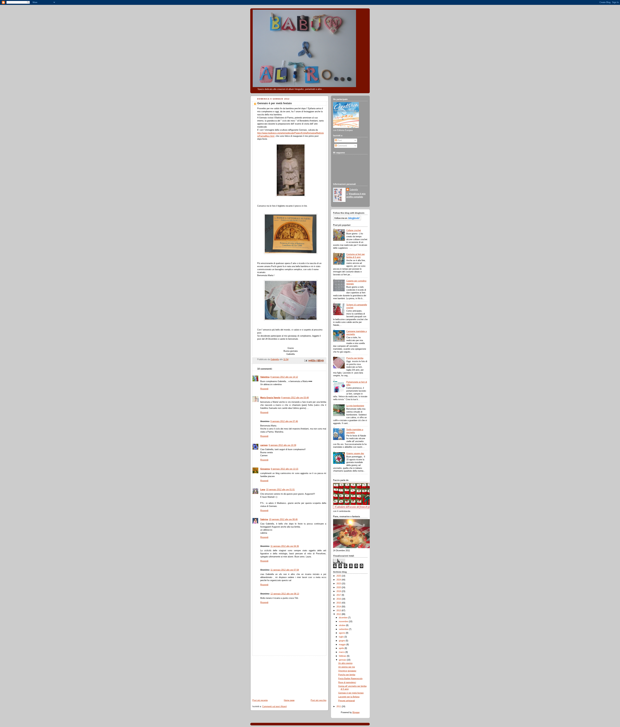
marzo (342, 652)
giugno (342, 641)
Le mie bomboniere (355, 406)
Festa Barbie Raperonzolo (350, 678)
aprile (342, 648)
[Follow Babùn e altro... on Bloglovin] (347, 220)
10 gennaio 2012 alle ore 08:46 (283, 519)
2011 (339, 706)
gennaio (343, 660)
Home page (289, 700)
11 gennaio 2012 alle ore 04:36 (284, 546)
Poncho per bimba (354, 358)
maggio (342, 644)
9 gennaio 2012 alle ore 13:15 (284, 469)
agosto (342, 633)
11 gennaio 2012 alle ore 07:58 (284, 570)
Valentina (264, 377)
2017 (339, 595)
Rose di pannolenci (347, 682)
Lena (262, 489)
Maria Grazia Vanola (270, 398)
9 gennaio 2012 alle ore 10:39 (282, 445)
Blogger (355, 712)
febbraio (343, 656)
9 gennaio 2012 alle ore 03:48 (295, 398)
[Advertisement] (274, 676)
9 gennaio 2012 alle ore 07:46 (284, 421)
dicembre (343, 618)
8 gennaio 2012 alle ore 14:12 (284, 377)
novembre (344, 621)
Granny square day (355, 453)
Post (339, 140)
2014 (339, 607)
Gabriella (354, 190)
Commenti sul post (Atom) (274, 706)
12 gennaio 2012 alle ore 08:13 (284, 594)
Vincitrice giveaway (347, 671)
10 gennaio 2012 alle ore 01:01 (280, 489)
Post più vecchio (318, 700)
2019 (339, 591)
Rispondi (264, 389)
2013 (339, 610)
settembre (344, 629)
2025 (339, 576)
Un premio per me (346, 667)
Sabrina (264, 519)
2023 (339, 584)
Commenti (342, 146)
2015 (339, 603)
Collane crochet (353, 230)
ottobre (342, 625)
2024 (339, 580)
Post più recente (260, 700)
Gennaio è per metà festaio (351, 693)
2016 (339, 599)
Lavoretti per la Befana (348, 697)
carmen (264, 445)
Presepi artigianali (346, 701)
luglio (341, 637)
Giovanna (265, 469)
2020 (339, 587)
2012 (339, 614)
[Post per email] (306, 360)
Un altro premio (345, 663)
